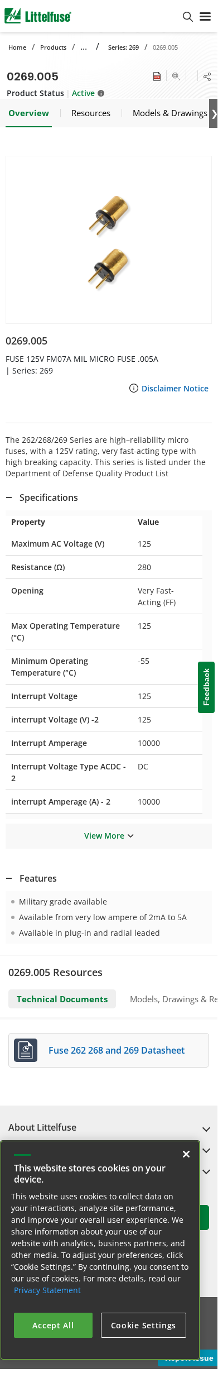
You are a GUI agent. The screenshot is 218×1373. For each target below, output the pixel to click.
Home (17, 47)
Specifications (49, 497)
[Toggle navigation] (205, 15)
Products (53, 47)
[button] (108, 239)
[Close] (186, 1154)
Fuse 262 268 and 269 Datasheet (117, 1050)
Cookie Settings (144, 1325)
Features (38, 878)
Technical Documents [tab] (62, 998)
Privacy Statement (47, 1290)
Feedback (206, 687)
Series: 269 (123, 47)
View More (104, 835)
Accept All (53, 1325)
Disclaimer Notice (175, 388)
